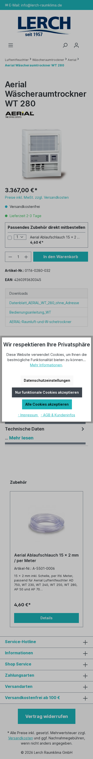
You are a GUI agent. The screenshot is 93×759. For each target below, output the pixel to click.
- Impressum (28, 415)
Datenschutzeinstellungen (47, 380)
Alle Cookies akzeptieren (47, 404)
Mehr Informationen (46, 365)
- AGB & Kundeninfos (58, 415)
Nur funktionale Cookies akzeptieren (47, 392)
